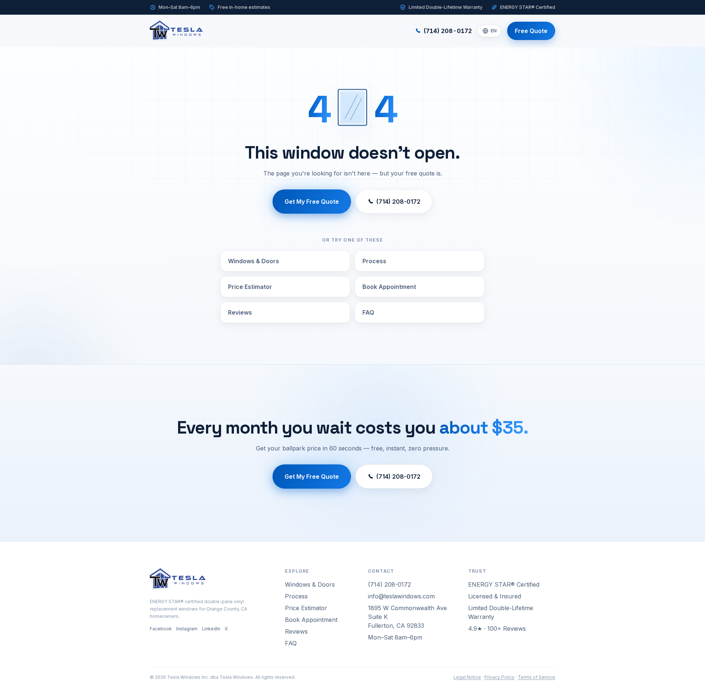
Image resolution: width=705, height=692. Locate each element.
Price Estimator (250, 286)
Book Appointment (389, 286)
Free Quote (531, 31)
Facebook (161, 628)
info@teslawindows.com (401, 596)
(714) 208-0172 (448, 31)
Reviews (240, 312)
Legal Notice (467, 677)
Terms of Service (536, 677)
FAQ (368, 312)
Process (374, 261)
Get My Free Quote (312, 201)
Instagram (187, 628)
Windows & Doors (253, 261)
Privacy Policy (499, 677)
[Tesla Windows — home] (176, 31)
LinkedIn (211, 628)
